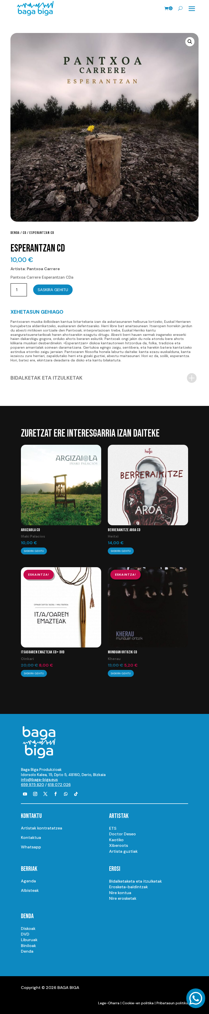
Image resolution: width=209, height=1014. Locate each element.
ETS (112, 828)
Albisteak (30, 890)
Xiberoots (118, 845)
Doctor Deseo (122, 834)
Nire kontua (120, 892)
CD (24, 233)
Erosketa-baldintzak (128, 887)
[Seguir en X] (45, 794)
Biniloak (28, 945)
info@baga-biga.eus (39, 779)
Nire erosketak (122, 898)
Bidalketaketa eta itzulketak (135, 881)
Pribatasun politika (172, 1003)
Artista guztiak (123, 851)
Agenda (28, 881)
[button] (189, 41)
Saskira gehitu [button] (34, 551)
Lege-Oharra (109, 1003)
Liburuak (29, 939)
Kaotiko (116, 839)
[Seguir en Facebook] (55, 794)
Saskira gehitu (53, 289)
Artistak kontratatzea (41, 828)
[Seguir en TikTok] (76, 794)
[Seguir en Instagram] (35, 794)
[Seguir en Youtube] (25, 794)
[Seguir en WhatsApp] (66, 794)
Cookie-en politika (138, 1003)
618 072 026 (59, 784)
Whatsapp (31, 847)
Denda (15, 233)
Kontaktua (31, 837)
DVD (25, 934)
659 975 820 (32, 784)
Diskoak (28, 928)
